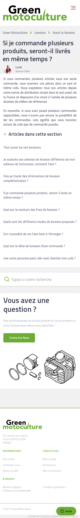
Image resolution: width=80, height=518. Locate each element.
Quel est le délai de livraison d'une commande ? (34, 246)
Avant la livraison (64, 32)
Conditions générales (54, 487)
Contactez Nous (19, 338)
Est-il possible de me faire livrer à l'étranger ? (33, 234)
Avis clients (9, 459)
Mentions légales (12, 487)
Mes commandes (52, 471)
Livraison (40, 32)
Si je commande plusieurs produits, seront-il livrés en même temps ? (37, 195)
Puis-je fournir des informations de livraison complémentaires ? (31, 178)
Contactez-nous (11, 465)
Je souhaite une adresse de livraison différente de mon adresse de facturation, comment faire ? (39, 161)
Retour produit (10, 471)
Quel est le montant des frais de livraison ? (31, 209)
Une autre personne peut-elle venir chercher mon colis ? (39, 258)
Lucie (18, 67)
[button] (73, 8)
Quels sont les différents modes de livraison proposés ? (40, 221)
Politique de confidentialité (17, 490)
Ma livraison (49, 465)
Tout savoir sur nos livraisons (22, 147)
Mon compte (49, 459)
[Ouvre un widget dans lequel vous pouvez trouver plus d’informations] (66, 511)
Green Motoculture (15, 32)
